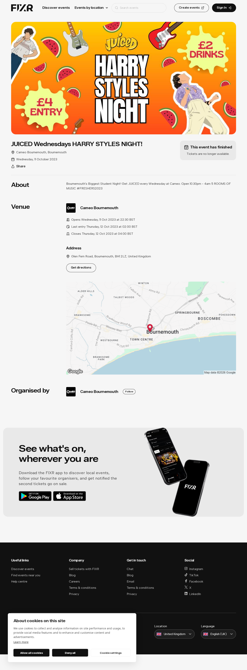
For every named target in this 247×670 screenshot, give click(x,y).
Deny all (70, 652)
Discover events (56, 8)
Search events (129, 8)
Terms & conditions (82, 588)
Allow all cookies (31, 652)
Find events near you (25, 575)
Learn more (21, 642)
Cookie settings (111, 652)
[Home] (22, 8)
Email (130, 581)
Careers (74, 581)
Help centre (19, 581)
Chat (130, 569)
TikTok (194, 575)
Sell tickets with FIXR (84, 569)
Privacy (74, 594)
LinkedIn (195, 594)
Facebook (196, 581)
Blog (72, 575)
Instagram (196, 569)
